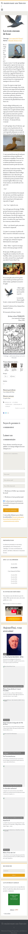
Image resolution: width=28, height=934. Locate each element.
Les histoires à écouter (14, 619)
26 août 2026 (14, 581)
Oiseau (7, 406)
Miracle (8, 402)
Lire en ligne (7, 913)
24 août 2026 (14, 577)
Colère (15, 402)
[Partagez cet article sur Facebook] (3, 413)
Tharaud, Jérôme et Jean (15, 40)
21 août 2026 (14, 564)
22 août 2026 (14, 567)
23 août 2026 (14, 575)
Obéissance (17, 404)
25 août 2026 (14, 579)
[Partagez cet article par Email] (8, 413)
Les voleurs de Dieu (8, 392)
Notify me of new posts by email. (14, 497)
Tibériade (8, 404)
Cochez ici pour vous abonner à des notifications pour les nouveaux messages (13, 503)
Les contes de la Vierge (15, 38)
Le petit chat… (7, 398)
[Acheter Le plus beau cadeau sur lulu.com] (14, 899)
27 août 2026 (14, 583)
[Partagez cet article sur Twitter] (6, 413)
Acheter (12, 910)
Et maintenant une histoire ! (13, 5)
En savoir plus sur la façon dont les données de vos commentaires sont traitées (13, 519)
